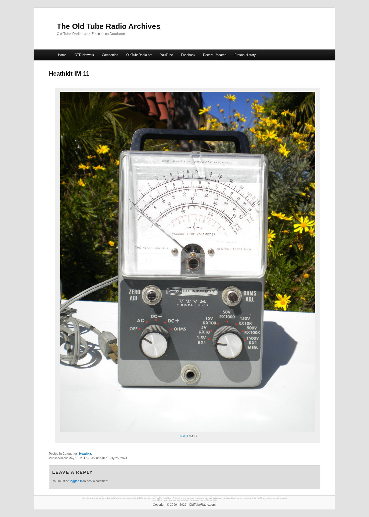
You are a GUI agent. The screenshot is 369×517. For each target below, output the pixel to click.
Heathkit (183, 436)
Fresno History (245, 55)
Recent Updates (214, 55)
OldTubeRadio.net (139, 55)
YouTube (166, 55)
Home (62, 55)
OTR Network (84, 55)
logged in (76, 481)
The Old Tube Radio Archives (108, 26)
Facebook (188, 55)
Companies (110, 55)
